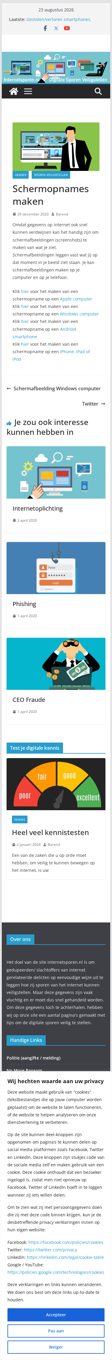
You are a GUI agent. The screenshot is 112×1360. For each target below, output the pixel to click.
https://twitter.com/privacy (50, 1250)
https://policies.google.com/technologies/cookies (55, 1272)
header (20, 175)
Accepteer (56, 1315)
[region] (56, 1215)
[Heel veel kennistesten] (56, 784)
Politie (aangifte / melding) (33, 1058)
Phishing (24, 604)
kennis (19, 819)
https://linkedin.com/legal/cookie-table (65, 1257)
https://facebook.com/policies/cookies (65, 1242)
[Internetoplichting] (56, 450)
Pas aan (56, 1331)
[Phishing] (56, 546)
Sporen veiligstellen (51, 175)
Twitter (90, 403)
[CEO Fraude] (56, 642)
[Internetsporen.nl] (56, 56)
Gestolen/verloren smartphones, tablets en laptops (59, 22)
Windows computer (79, 314)
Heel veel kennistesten (50, 832)
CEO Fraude (29, 700)
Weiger (56, 1347)
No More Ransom (24, 1070)
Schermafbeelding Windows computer (57, 388)
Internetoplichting (38, 508)
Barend (62, 214)
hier (25, 291)
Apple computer (76, 299)
